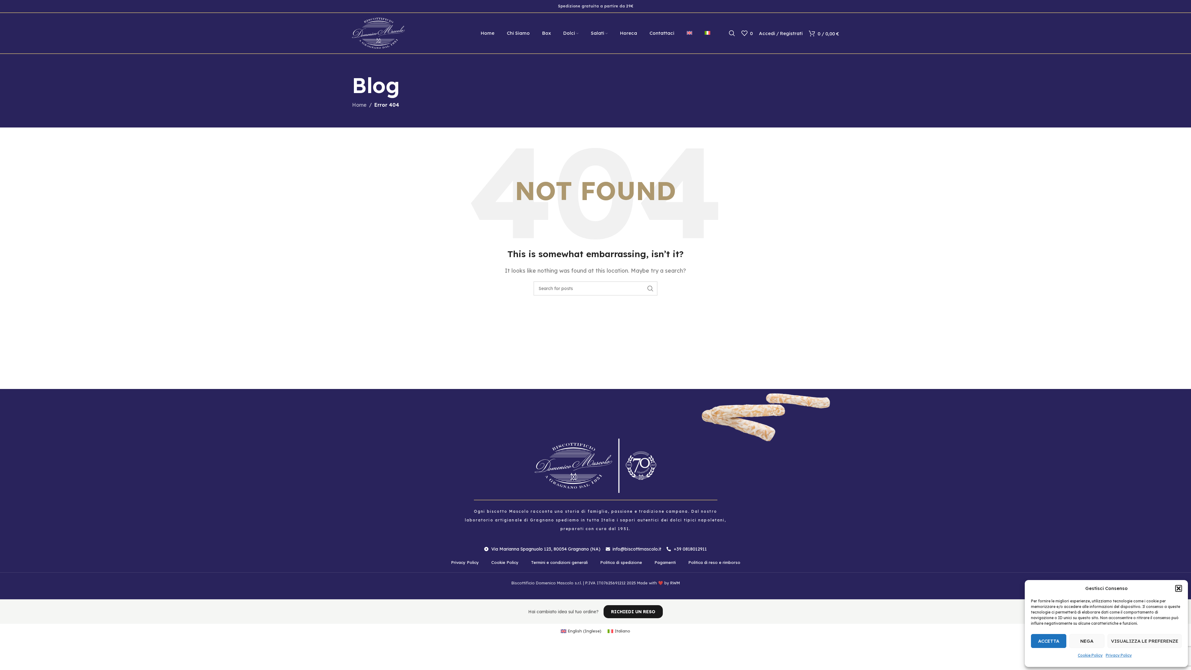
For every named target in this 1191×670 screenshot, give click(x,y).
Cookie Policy (1090, 655)
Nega (1086, 641)
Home (359, 105)
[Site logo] (378, 32)
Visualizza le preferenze (1144, 641)
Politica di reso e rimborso (714, 562)
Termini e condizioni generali (559, 562)
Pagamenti (665, 562)
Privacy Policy (1119, 655)
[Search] (732, 33)
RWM (675, 582)
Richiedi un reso (633, 611)
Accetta (1048, 641)
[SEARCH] (650, 288)
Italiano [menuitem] (622, 630)
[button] (1178, 588)
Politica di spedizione (621, 562)
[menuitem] (689, 33)
